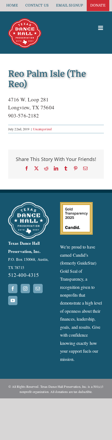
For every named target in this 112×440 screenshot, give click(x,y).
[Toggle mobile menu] (101, 28)
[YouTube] (12, 300)
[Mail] (37, 288)
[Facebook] (12, 288)
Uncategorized (42, 129)
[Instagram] (25, 288)
